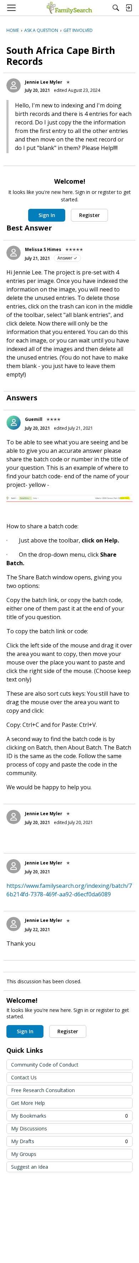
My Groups (23, 1154)
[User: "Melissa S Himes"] (13, 253)
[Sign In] (128, 8)
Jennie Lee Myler (43, 82)
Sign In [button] (46, 215)
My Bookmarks (69, 1115)
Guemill (33, 419)
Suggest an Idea (29, 1166)
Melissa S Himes (43, 249)
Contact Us (24, 1077)
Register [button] (89, 215)
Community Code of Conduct (44, 1064)
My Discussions (29, 1128)
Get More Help (28, 1103)
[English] (69, 8)
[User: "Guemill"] (13, 423)
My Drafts (69, 1141)
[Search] (115, 8)
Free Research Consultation (43, 1090)
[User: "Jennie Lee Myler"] (13, 85)
